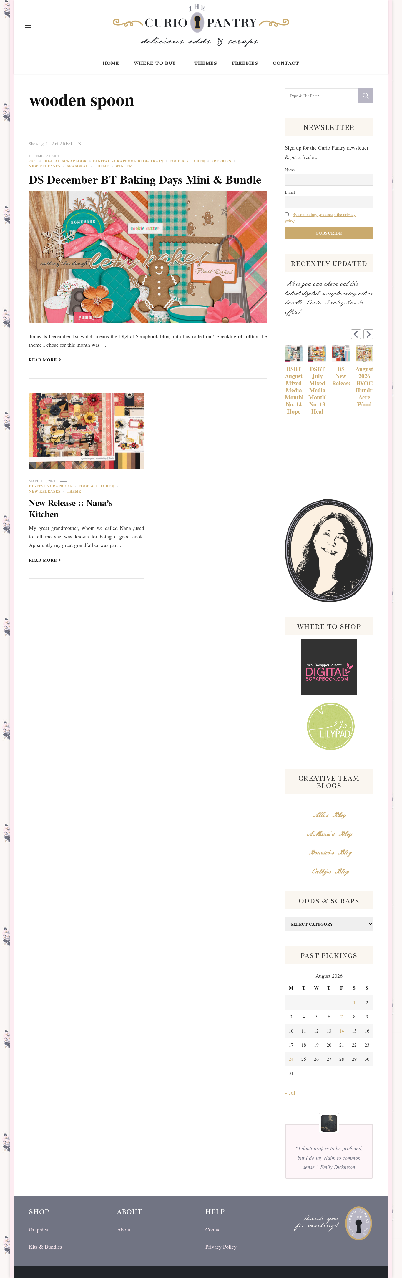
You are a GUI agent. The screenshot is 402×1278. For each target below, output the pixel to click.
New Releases (45, 166)
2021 (33, 161)
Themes (205, 62)
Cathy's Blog (329, 871)
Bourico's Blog (329, 853)
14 (341, 1031)
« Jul (290, 1092)
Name (290, 169)
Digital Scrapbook (65, 161)
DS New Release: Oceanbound (341, 376)
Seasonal (78, 166)
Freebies (245, 62)
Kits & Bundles (45, 1246)
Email (290, 192)
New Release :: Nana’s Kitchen (71, 508)
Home (111, 62)
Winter (123, 166)
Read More (43, 360)
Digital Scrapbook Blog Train (128, 161)
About (123, 1229)
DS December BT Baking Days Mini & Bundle (145, 179)
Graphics (38, 1229)
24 (291, 1059)
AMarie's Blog (329, 834)
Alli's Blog (329, 815)
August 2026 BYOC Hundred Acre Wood (364, 387)
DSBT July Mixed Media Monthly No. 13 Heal (317, 390)
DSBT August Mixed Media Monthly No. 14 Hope (294, 390)
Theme (102, 166)
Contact (286, 62)
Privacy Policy (221, 1246)
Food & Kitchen (187, 161)
